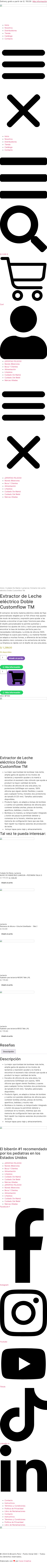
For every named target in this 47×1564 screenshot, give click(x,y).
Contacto (9, 39)
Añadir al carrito (16, 658)
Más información (40, 1)
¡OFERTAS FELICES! (13, 361)
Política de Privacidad (14, 1508)
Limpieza (8, 372)
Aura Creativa (25, 1561)
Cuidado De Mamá (13, 375)
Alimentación (10, 369)
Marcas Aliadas (11, 380)
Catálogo (9, 36)
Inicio (7, 25)
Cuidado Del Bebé (12, 377)
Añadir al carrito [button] (7, 883)
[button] (23, 87)
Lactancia (25, 588)
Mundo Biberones (12, 364)
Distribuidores (11, 30)
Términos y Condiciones (15, 1506)
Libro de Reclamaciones (15, 1511)
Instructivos (10, 1503)
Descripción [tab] (8, 1051)
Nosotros (9, 28)
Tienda (7, 33)
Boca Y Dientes (11, 367)
